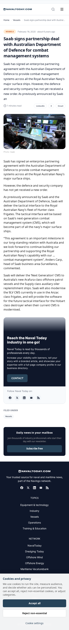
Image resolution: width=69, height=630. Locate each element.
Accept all (35, 603)
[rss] (38, 398)
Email (60, 106)
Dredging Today (34, 551)
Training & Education (34, 528)
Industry (34, 510)
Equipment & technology (34, 504)
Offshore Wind (34, 557)
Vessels (16, 20)
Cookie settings (34, 623)
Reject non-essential (34, 613)
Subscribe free (34, 448)
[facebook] (10, 398)
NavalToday (35, 545)
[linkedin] (24, 398)
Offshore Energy (34, 563)
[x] (17, 398)
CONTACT (17, 378)
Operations (34, 522)
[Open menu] (61, 9)
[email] (31, 398)
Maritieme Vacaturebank (35, 569)
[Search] (53, 9)
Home (6, 20)
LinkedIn (40, 106)
